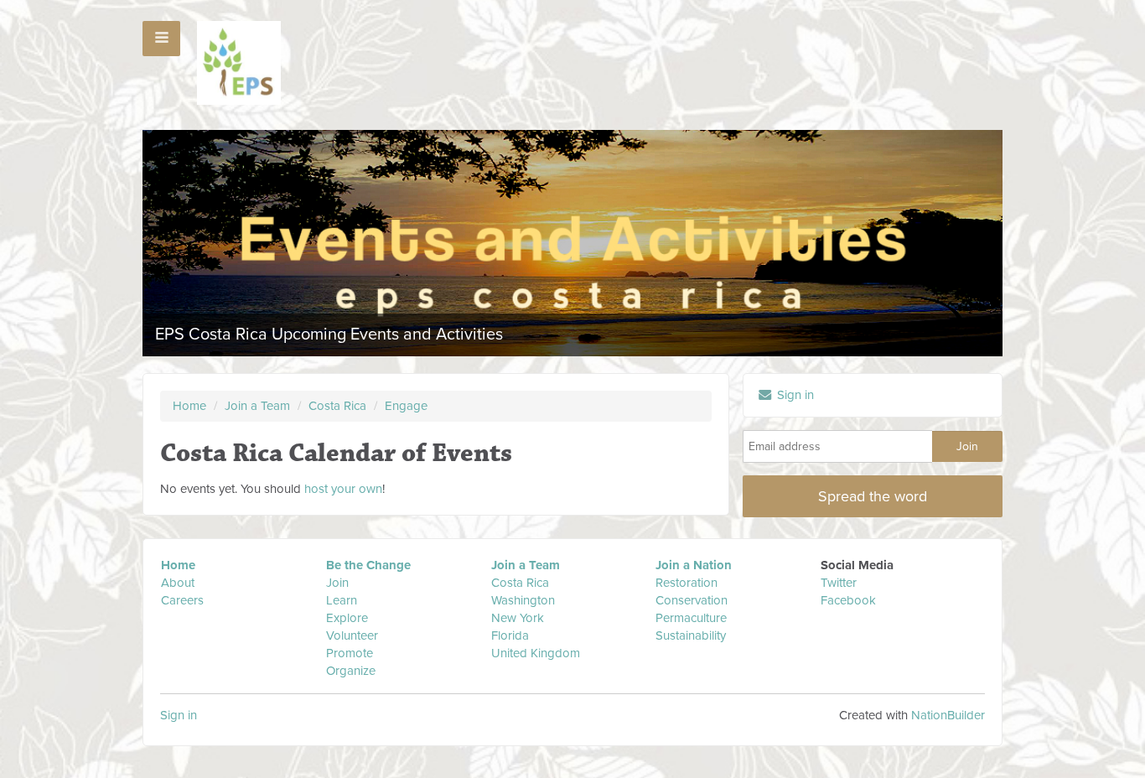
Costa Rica (339, 405)
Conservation (691, 600)
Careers (182, 600)
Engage (406, 405)
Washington (523, 600)
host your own (343, 488)
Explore (347, 617)
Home (189, 405)
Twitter (839, 582)
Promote (349, 653)
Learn (341, 600)
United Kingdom (537, 653)
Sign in (794, 394)
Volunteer (352, 635)
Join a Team (257, 405)
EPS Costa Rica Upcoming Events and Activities (329, 334)
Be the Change (368, 565)
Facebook (848, 600)
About (177, 582)
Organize (351, 670)
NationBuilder (948, 715)
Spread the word (872, 496)
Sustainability (690, 635)
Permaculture (691, 617)
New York (517, 617)
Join (337, 582)
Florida (510, 635)
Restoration (686, 582)
